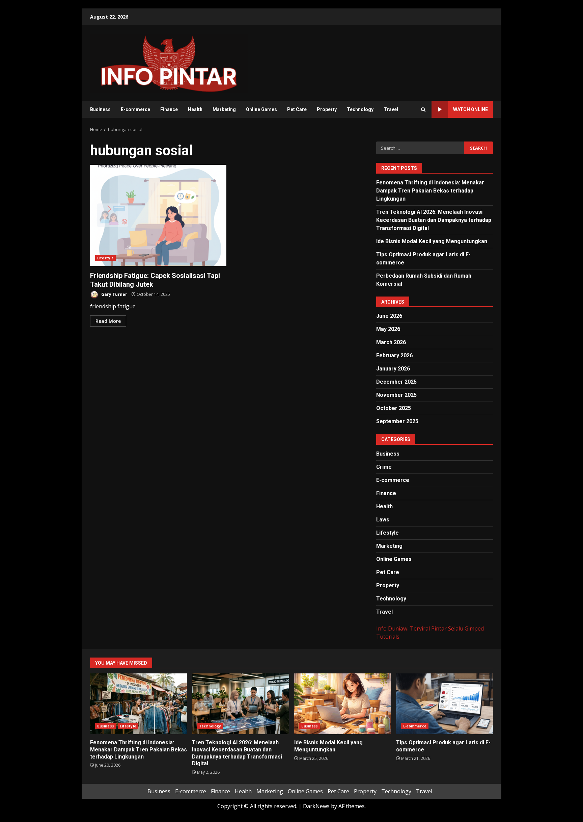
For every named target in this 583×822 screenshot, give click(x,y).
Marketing (224, 109)
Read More (108, 321)
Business (100, 109)
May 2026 (388, 329)
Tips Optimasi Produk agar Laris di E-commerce (444, 703)
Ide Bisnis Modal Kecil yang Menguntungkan (431, 241)
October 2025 (393, 408)
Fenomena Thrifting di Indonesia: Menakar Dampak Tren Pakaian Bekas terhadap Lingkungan (430, 190)
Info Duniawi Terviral (403, 628)
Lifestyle (105, 258)
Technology (360, 109)
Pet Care (297, 109)
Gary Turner (113, 294)
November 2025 (396, 395)
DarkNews (316, 806)
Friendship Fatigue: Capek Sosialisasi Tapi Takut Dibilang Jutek (158, 215)
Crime (384, 467)
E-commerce (135, 109)
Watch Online (470, 109)
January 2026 (393, 368)
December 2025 (396, 382)
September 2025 (397, 421)
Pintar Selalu (447, 628)
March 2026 (391, 342)
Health (195, 109)
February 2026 (394, 355)
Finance (169, 109)
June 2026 (389, 316)
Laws (382, 519)
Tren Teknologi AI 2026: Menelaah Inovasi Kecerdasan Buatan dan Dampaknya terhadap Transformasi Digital (433, 220)
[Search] (423, 109)
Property (327, 109)
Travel (391, 109)
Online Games (261, 109)
